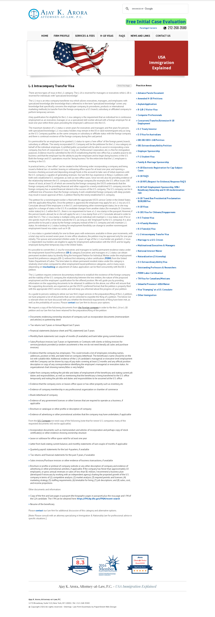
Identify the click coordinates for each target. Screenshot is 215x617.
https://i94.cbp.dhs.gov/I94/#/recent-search (98, 498)
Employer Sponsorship (149, 151)
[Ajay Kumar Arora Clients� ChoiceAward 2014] (140, 573)
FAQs (122, 35)
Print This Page (124, 85)
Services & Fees (85, 35)
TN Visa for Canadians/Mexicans (154, 278)
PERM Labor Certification (150, 273)
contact (71, 302)
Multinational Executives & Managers (156, 245)
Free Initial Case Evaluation (156, 21)
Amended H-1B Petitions (150, 98)
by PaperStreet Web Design (104, 606)
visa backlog (49, 266)
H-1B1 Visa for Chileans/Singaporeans (156, 212)
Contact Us (163, 35)
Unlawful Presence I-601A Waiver (154, 284)
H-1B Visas (106, 35)
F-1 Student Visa (146, 156)
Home (44, 35)
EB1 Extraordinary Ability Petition (154, 145)
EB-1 (69, 252)
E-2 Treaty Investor (147, 129)
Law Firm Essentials (82, 606)
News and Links (140, 35)
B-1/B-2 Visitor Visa (147, 109)
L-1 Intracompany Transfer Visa (153, 234)
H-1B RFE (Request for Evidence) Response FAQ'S (162, 181)
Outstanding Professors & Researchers (157, 267)
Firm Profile (62, 35)
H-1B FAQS (143, 176)
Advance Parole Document (151, 93)
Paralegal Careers (148, 28)
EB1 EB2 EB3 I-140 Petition (151, 140)
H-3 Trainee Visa (146, 217)
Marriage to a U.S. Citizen (150, 239)
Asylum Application (147, 104)
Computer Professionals (150, 115)
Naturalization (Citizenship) (152, 256)
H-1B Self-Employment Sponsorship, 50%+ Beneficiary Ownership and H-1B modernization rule (161, 190)
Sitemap (68, 606)
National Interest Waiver (150, 251)
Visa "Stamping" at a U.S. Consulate (155, 289)
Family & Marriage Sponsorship (153, 162)
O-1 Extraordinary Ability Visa (152, 262)
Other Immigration (147, 295)
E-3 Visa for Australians (149, 134)
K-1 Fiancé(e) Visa (146, 228)
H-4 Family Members (148, 223)
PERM (108, 258)
